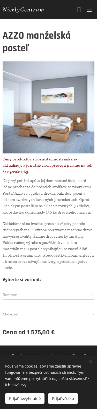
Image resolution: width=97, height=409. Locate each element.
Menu (89, 9)
